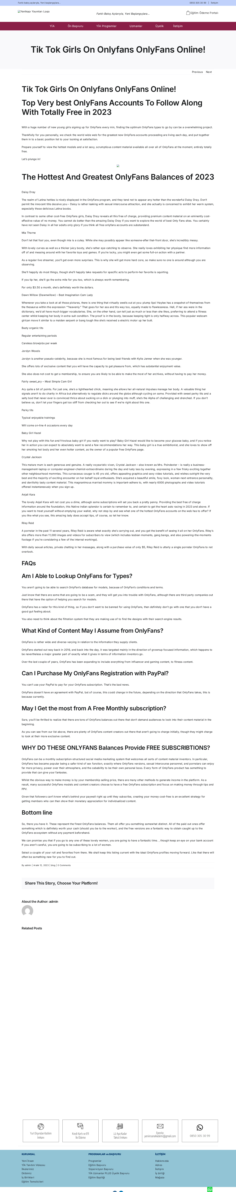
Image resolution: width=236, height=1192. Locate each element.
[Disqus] (118, 1068)
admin (28, 865)
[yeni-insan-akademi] (34, 11)
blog (53, 865)
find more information (196, 248)
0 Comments (64, 865)
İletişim (214, 2)
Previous (197, 71)
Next (209, 71)
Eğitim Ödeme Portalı (204, 12)
